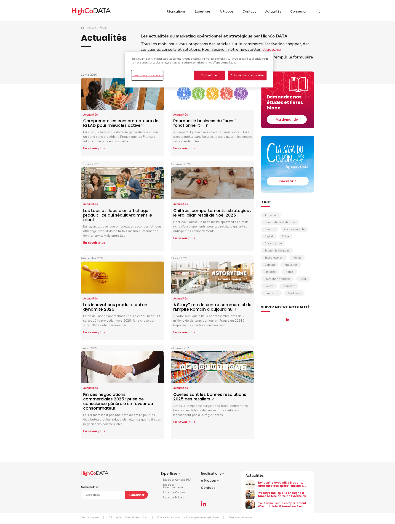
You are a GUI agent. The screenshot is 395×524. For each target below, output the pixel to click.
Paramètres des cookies (147, 75)
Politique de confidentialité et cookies (128, 517)
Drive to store (273, 243)
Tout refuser (209, 75)
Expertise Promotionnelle (173, 486)
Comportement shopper (280, 222)
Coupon (269, 229)
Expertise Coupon (174, 492)
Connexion (298, 11)
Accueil (91, 27)
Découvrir (287, 181)
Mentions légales (90, 517)
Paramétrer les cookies (240, 517)
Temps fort (271, 293)
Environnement (273, 257)
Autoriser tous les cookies (247, 75)
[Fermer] (267, 59)
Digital (268, 236)
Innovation (291, 265)
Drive (285, 236)
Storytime (289, 286)
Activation (271, 215)
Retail (303, 279)
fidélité (297, 257)
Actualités (273, 11)
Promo (289, 272)
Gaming (269, 265)
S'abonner (136, 495)
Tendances (294, 293)
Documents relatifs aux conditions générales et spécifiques (188, 517)
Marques (270, 272)
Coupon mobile (294, 229)
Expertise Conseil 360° (177, 479)
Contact (249, 11)
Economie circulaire (276, 250)
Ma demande (287, 119)
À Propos (226, 11)
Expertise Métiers (173, 497)
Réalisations (176, 11)
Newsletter (90, 487)
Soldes (269, 286)
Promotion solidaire (277, 279)
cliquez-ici (271, 49)
